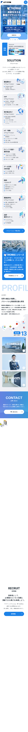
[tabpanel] (14, 22)
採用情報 (13, 613)
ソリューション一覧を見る (13, 230)
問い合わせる (14, 411)
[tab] (10, 39)
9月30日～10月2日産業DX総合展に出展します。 (16, 47)
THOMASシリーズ (13, 275)
